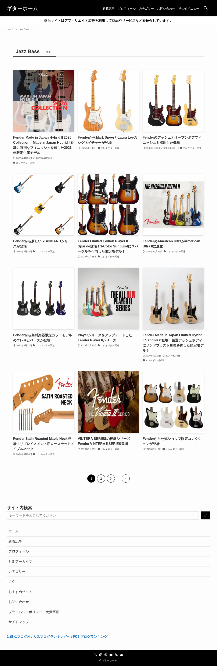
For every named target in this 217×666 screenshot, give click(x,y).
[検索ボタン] (205, 8)
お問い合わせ (18, 602)
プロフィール (18, 551)
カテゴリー (16, 571)
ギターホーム (22, 8)
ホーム (13, 531)
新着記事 (15, 541)
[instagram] (101, 655)
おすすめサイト (20, 592)
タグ (11, 581)
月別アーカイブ (20, 561)
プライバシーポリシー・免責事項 (33, 612)
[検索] (205, 515)
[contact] (121, 655)
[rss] (116, 655)
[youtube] (111, 655)
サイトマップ (18, 622)
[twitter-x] (96, 655)
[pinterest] (106, 655)
